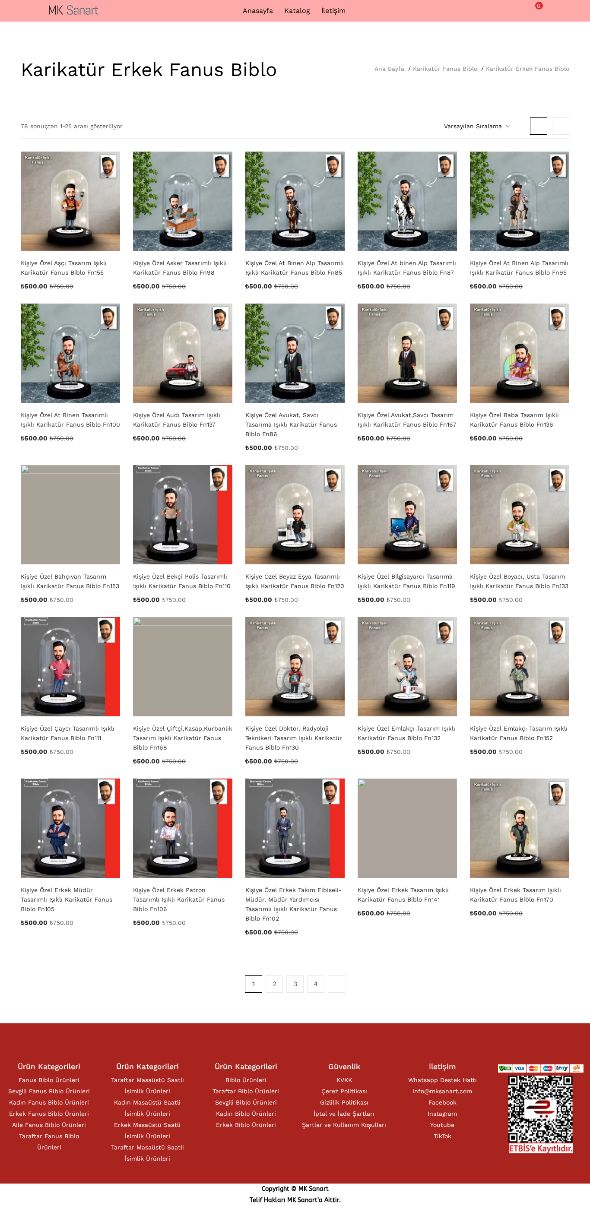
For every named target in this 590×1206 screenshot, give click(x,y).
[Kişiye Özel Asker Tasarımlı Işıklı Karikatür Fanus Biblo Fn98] (182, 201)
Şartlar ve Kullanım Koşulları (344, 1124)
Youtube (442, 1124)
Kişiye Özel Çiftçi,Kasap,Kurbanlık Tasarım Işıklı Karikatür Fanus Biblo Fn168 (182, 738)
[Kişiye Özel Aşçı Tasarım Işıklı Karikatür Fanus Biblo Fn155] (70, 201)
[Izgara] (538, 126)
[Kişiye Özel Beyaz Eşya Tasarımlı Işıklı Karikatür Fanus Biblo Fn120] (295, 514)
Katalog (297, 10)
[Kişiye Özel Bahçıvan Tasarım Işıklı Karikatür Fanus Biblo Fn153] (70, 514)
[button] (534, 9)
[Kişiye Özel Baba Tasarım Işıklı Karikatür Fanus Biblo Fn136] (519, 353)
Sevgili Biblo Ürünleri (246, 1102)
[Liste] (560, 126)
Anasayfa (258, 10)
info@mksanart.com (442, 1091)
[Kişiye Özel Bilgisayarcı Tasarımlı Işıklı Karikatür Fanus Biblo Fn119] (407, 514)
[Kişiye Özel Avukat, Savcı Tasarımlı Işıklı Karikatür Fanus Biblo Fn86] (295, 353)
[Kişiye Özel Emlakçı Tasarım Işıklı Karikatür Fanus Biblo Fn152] (519, 666)
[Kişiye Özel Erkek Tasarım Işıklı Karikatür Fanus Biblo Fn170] (519, 828)
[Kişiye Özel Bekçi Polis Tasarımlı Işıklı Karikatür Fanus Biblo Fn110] (182, 514)
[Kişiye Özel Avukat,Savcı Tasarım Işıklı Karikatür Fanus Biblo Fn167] (407, 353)
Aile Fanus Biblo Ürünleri (49, 1124)
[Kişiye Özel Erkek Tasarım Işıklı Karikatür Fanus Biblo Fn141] (407, 828)
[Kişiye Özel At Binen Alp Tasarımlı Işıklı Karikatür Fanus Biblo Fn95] (519, 201)
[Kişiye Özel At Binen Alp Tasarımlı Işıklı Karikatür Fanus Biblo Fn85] (295, 201)
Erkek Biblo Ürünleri (246, 1124)
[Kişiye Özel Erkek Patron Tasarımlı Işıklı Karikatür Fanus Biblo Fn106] (182, 828)
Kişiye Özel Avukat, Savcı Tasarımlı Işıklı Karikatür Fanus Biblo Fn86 (291, 424)
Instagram (442, 1113)
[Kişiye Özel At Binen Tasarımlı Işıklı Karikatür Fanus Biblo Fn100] (70, 353)
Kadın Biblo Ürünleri (246, 1113)
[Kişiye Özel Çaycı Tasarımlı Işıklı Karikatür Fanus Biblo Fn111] (70, 666)
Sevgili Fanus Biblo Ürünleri (49, 1091)
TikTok (442, 1136)
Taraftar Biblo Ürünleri (246, 1091)
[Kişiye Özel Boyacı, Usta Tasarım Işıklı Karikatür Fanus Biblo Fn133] (519, 514)
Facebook (442, 1102)
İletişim (333, 10)
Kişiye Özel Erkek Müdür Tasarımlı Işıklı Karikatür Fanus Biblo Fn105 (66, 899)
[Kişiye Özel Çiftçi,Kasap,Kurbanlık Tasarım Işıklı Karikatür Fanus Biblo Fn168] (182, 666)
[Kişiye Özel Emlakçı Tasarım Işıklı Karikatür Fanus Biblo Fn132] (407, 666)
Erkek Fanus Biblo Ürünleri (49, 1113)
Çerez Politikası (344, 1091)
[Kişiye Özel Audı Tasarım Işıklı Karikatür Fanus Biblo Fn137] (182, 353)
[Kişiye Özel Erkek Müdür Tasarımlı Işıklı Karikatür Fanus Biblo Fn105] (70, 828)
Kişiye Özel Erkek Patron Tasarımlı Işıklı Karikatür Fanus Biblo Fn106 (179, 899)
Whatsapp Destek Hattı (442, 1079)
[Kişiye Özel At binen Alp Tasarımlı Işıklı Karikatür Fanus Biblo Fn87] (407, 201)
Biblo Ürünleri (245, 1079)
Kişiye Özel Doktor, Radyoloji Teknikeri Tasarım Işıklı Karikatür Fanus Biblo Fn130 (293, 738)
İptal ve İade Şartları (344, 1113)
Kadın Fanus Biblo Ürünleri (49, 1102)
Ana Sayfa (389, 68)
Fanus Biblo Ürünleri (49, 1079)
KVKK (344, 1079)
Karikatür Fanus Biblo (445, 68)
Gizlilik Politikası (344, 1102)
